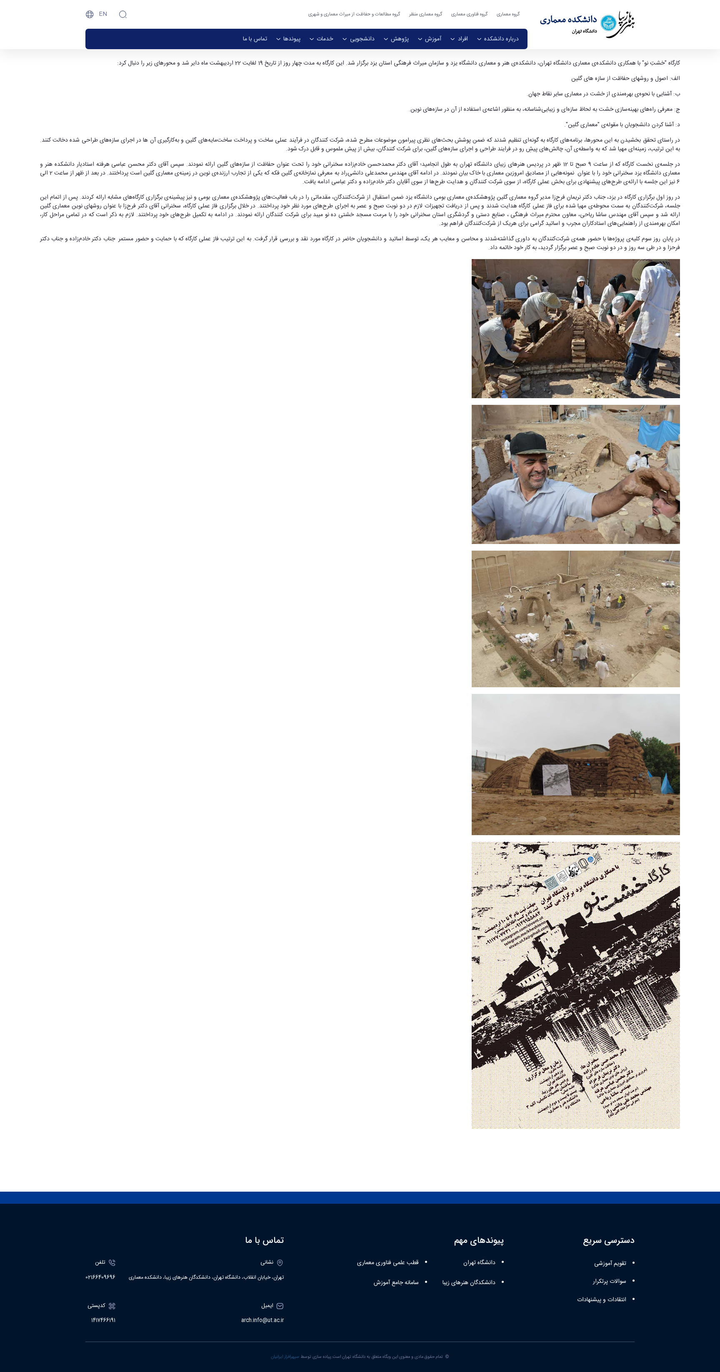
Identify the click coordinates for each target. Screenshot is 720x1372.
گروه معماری (508, 14)
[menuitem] (498, 39)
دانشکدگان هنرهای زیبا (468, 1283)
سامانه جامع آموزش (396, 1283)
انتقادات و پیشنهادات (601, 1300)
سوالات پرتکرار (609, 1282)
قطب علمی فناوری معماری (388, 1263)
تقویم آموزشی (610, 1264)
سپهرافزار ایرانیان (285, 1356)
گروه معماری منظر (425, 14)
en (103, 14)
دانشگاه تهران (479, 1263)
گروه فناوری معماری (469, 14)
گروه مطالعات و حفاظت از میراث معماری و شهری (354, 14)
